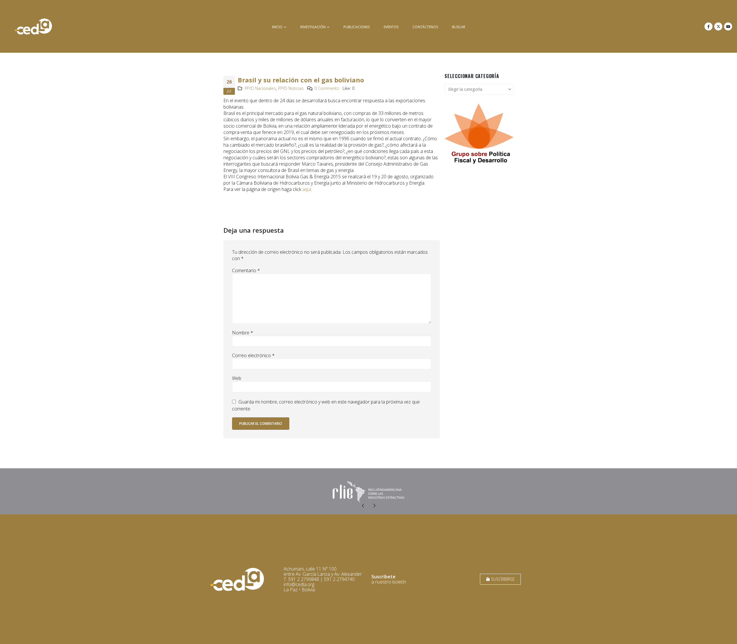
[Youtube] (728, 26)
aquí (306, 189)
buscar (458, 26)
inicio (277, 26)
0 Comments (326, 88)
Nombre (242, 332)
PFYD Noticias (291, 88)
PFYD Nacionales (260, 88)
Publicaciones (356, 26)
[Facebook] (708, 26)
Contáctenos (425, 26)
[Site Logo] (33, 26)
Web (236, 378)
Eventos (391, 26)
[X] (718, 26)
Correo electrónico (253, 355)
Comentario (246, 270)
